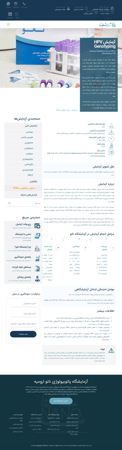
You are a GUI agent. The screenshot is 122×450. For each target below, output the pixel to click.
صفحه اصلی (74, 415)
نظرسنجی (10, 17)
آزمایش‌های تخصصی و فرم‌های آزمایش (19, 280)
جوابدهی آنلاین (18, 415)
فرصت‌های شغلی (18, 424)
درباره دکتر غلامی (55, 425)
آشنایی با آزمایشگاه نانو (61, 401)
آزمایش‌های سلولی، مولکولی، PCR (72, 432)
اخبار (17, 17)
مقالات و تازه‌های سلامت (16, 428)
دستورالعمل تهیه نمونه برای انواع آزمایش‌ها (19, 260)
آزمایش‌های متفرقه (28, 195)
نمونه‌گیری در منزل (36, 418)
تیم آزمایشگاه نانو (55, 422)
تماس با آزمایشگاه (23, 234)
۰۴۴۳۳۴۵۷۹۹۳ (103, 267)
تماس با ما (24, 7)
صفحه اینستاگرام (18, 431)
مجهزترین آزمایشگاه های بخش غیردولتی (65, 387)
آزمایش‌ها (75, 110)
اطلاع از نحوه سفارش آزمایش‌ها (22, 228)
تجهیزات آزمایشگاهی (54, 418)
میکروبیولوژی (28, 159)
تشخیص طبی (31, 126)
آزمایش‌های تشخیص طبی (72, 426)
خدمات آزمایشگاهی (72, 418)
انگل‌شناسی (29, 164)
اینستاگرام (16, 7)
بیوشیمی (29, 132)
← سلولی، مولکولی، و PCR (25, 188)
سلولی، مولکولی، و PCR (63, 110)
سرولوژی (29, 153)
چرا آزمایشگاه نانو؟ (23, 247)
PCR (103, 146)
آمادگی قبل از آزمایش (35, 422)
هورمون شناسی (27, 137)
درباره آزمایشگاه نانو (54, 415)
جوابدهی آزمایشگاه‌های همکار (16, 419)
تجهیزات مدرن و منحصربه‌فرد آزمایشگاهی (78, 389)
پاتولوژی (33, 181)
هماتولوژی (29, 142)
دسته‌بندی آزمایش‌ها (27, 118)
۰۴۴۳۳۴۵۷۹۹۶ (103, 270)
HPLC (30, 175)
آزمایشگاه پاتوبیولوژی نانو (41, 445)
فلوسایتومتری (27, 170)
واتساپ (8, 7)
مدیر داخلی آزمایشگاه (53, 429)
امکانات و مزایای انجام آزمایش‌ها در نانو (19, 250)
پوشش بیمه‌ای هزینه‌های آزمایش (21, 271)
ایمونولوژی (28, 148)
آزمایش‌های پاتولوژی (72, 422)
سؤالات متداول (37, 429)
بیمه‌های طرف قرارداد (35, 425)
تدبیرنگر (75, 445)
